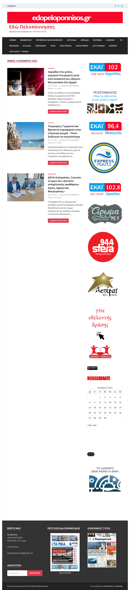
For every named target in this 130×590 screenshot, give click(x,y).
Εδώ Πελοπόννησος (32, 27)
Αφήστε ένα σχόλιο (55, 88)
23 (105, 412)
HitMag (119, 586)
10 (110, 402)
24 (110, 412)
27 (90, 418)
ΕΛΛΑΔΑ (27, 46)
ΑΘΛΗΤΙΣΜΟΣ (82, 46)
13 (90, 407)
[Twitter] (118, 6)
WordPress (109, 586)
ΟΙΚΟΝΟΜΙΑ (40, 46)
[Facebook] (115, 6)
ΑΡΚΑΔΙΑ (85, 40)
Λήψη (91, 454)
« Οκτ (89, 425)
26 (120, 412)
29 (100, 418)
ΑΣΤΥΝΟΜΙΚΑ (99, 46)
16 (105, 407)
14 (95, 407)
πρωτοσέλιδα (65, 573)
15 (100, 407)
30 (105, 418)
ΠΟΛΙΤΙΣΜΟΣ (65, 46)
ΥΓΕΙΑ (52, 46)
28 (95, 418)
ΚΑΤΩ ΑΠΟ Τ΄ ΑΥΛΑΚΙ (18, 52)
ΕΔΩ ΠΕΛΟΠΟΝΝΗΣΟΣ (70, 86)
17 (110, 407)
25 (115, 412)
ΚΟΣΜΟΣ (113, 46)
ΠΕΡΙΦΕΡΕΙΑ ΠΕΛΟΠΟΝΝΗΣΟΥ (49, 40)
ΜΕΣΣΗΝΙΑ (14, 46)
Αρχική (12, 40)
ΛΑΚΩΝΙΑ (110, 40)
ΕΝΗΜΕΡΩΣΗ (26, 40)
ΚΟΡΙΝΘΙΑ (97, 40)
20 (90, 412)
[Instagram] (122, 6)
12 (120, 402)
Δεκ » (95, 425)
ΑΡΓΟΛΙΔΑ (71, 40)
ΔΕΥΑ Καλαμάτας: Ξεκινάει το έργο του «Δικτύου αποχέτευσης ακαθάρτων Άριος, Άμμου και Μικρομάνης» (64, 184)
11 (115, 402)
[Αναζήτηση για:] (24, 573)
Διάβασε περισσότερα (58, 111)
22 (100, 412)
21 (95, 412)
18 (115, 407)
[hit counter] (98, 379)
